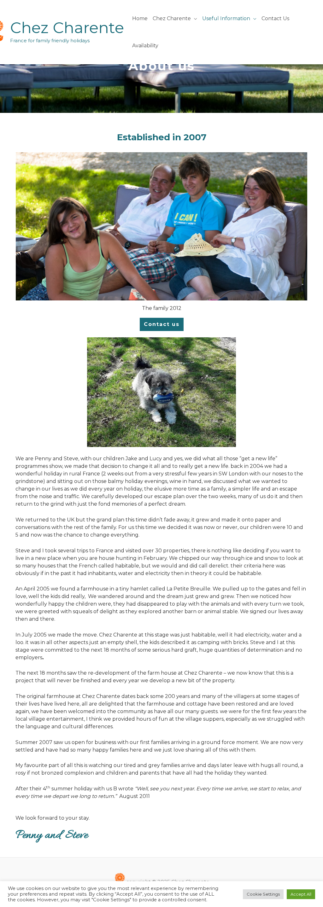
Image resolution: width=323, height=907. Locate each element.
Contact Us (275, 18)
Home (140, 18)
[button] (162, 324)
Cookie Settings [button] (263, 894)
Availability (145, 46)
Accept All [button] (301, 894)
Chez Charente (67, 27)
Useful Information (226, 18)
